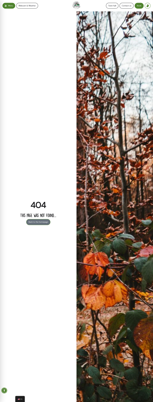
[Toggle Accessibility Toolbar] (4, 390)
